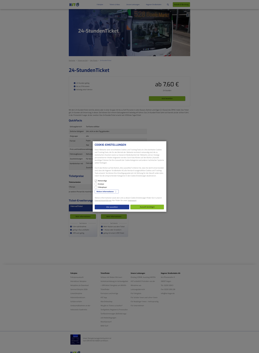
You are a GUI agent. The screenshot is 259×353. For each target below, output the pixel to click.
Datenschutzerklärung (103, 200)
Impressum (132, 200)
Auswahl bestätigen (147, 207)
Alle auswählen (112, 207)
